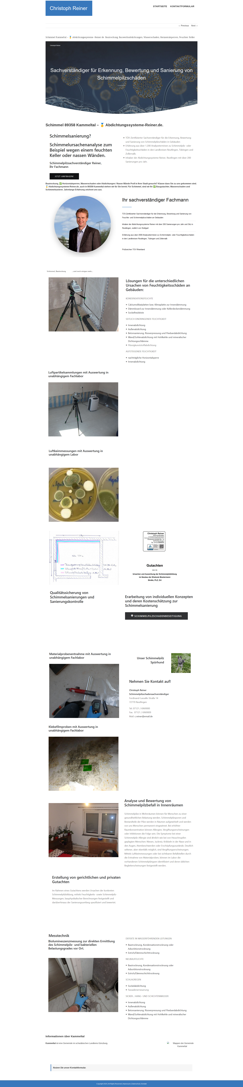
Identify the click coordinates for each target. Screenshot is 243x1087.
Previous (185, 26)
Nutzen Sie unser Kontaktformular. (69, 1068)
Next (193, 26)
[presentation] (69, 269)
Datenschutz (136, 1084)
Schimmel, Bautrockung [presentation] (56, 271)
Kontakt (144, 1084)
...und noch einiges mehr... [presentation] (82, 271)
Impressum (126, 1084)
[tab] (56, 271)
